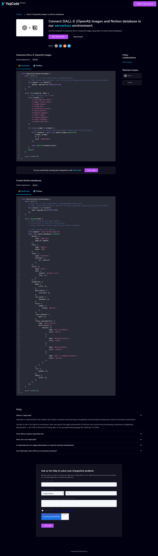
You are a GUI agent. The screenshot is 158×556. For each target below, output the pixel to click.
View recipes (127, 62)
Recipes (19, 14)
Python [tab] (39, 65)
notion (35, 185)
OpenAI (130, 82)
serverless (63, 25)
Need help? (78, 37)
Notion (130, 75)
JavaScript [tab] (25, 65)
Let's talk (91, 170)
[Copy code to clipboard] (113, 73)
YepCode (76, 170)
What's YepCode (144, 4)
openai (35, 59)
